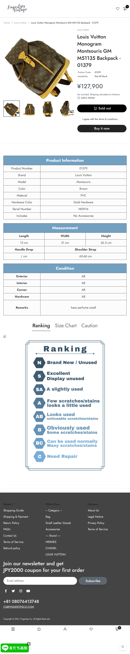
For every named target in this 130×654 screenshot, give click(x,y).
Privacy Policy (96, 523)
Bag (48, 517)
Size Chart (65, 325)
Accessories (53, 529)
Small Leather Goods (58, 523)
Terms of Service (13, 542)
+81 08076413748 (21, 601)
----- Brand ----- (53, 536)
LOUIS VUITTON (56, 555)
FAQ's (6, 529)
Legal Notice (95, 517)
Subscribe (92, 580)
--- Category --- (54, 510)
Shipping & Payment (15, 517)
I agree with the (99, 119)
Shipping (94, 94)
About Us (93, 510)
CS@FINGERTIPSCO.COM (18, 607)
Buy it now (102, 128)
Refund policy (11, 548)
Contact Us (9, 536)
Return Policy (11, 523)
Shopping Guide (13, 510)
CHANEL (51, 548)
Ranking (41, 325)
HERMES (51, 542)
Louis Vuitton (20, 23)
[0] (125, 8)
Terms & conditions (108, 119)
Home (7, 23)
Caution (89, 325)
